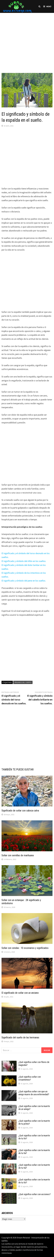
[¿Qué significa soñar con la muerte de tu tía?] (9, 1150)
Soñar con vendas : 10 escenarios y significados (25, 947)
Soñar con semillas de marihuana (18, 855)
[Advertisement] (27, 40)
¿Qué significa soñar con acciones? (34, 1194)
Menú (48, 6)
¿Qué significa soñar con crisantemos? (29, 1078)
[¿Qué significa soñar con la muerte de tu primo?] (9, 1121)
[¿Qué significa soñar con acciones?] (9, 1194)
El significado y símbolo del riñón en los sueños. (24, 561)
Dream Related (23, 1237)
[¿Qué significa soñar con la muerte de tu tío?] (9, 1135)
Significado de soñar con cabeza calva (20, 810)
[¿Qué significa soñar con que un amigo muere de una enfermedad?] (9, 1091)
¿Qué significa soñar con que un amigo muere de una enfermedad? (33, 1093)
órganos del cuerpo (23, 682)
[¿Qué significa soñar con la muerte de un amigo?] (9, 1106)
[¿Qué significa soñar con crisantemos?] (9, 1077)
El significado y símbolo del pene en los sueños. (24, 580)
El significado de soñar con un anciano (20, 992)
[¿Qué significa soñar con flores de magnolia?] (9, 1062)
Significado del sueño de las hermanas (20, 1037)
